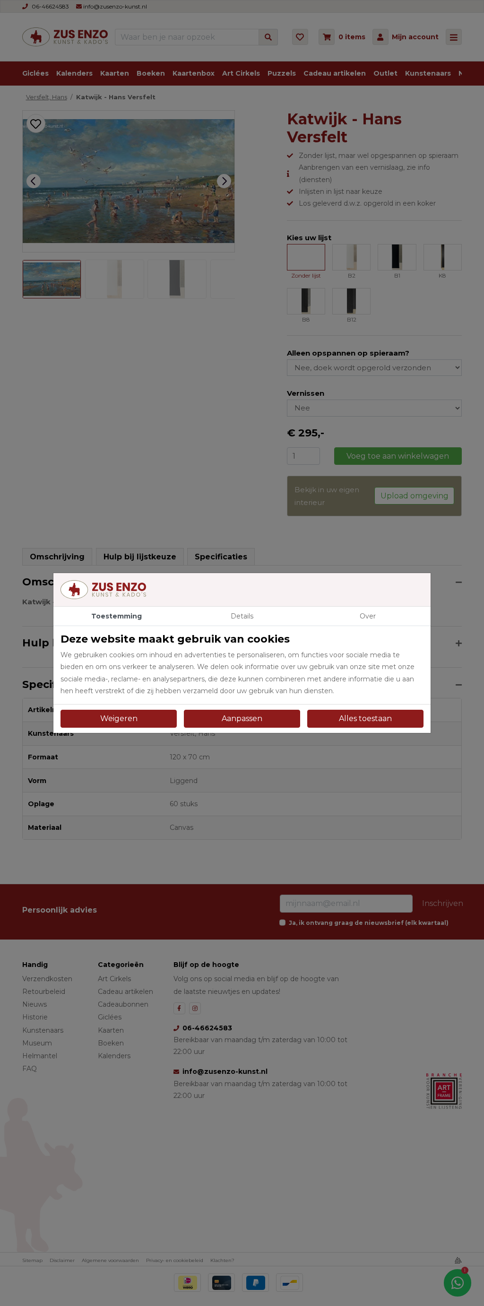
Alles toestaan (365, 718)
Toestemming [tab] (116, 616)
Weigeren (119, 718)
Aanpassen (242, 718)
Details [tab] (242, 616)
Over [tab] (368, 616)
